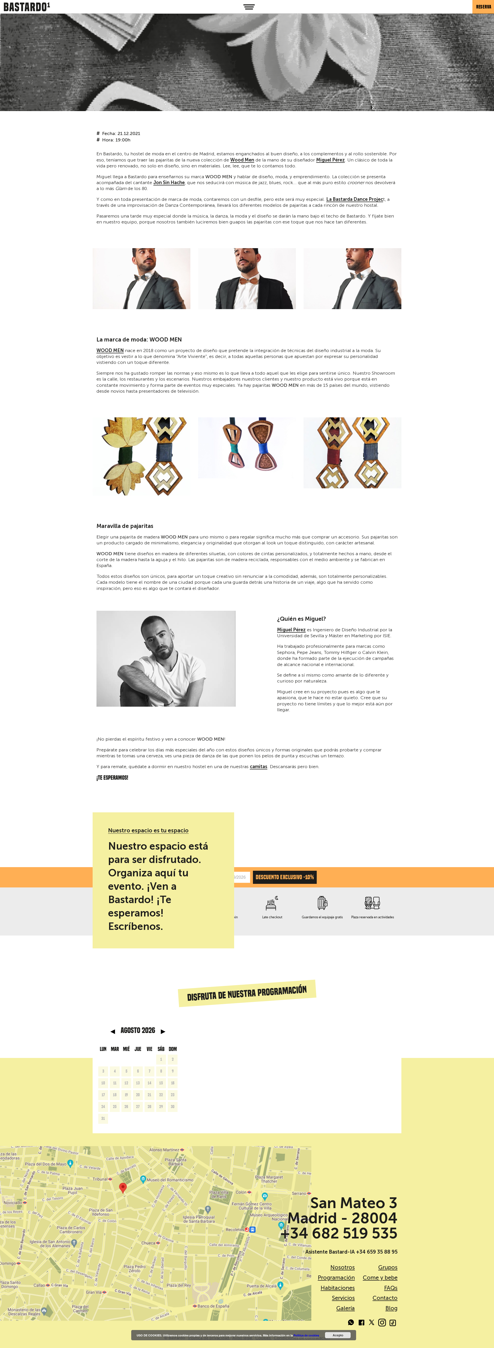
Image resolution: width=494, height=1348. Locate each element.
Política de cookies (306, 1335)
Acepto (338, 1335)
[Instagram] (382, 1323)
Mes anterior (112, 1031)
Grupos (388, 1267)
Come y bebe (380, 1277)
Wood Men (242, 160)
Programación (336, 1277)
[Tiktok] (392, 1323)
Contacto (385, 1298)
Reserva (483, 7)
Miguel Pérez (330, 160)
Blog (391, 1308)
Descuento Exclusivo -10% (285, 877)
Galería (345, 1308)
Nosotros (342, 1267)
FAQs (391, 1288)
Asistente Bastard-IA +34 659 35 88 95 (351, 1252)
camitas (258, 766)
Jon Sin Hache (169, 182)
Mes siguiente (163, 1031)
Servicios (343, 1298)
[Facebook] (361, 1323)
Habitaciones (338, 1288)
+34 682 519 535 (339, 1233)
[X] (372, 1323)
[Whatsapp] (351, 1323)
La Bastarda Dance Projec (354, 199)
